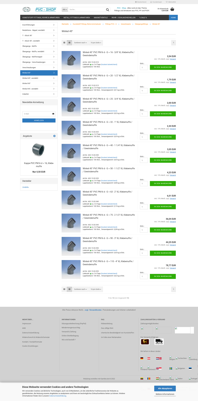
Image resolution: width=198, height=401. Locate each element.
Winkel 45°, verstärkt (30, 78)
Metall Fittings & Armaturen (77, 18)
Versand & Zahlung (69, 332)
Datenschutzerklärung (57, 396)
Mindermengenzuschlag (71, 328)
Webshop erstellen (90, 379)
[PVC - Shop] (40, 9)
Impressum (26, 324)
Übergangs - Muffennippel (32, 57)
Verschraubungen (29, 67)
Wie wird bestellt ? (69, 340)
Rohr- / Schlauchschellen (123, 18)
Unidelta (25, 187)
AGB (24, 328)
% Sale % (143, 18)
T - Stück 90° (27, 35)
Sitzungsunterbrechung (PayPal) (74, 324)
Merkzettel (172, 2)
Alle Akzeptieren (165, 388)
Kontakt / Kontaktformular (32, 342)
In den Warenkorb (163, 67)
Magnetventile (101, 18)
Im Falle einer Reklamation (111, 337)
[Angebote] (54, 136)
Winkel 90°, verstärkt (30, 89)
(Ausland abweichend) (109, 64)
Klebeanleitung (106, 324)
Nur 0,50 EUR (38, 172)
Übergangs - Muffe (29, 46)
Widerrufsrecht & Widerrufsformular (36, 337)
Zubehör (25, 94)
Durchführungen (28, 25)
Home (173, 18)
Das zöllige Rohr (107, 328)
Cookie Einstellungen (30, 346)
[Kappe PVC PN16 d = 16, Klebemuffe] (39, 150)
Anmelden (39, 120)
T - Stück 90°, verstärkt (31, 41)
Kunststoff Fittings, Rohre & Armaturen (41, 18)
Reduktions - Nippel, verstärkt (33, 30)
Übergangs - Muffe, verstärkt (33, 51)
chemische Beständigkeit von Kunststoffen (117, 333)
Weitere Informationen (165, 394)
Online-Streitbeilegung (70, 336)
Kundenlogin (157, 2)
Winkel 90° (26, 83)
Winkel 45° (26, 73)
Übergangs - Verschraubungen (33, 62)
